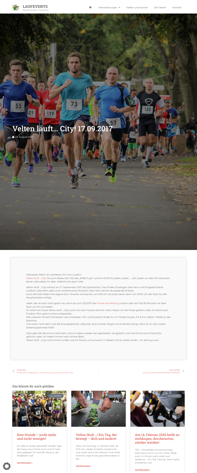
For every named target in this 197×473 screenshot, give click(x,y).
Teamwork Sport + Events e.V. (36, 10)
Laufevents (35, 6)
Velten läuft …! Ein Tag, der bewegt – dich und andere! (96, 437)
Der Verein (160, 7)
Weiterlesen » (24, 463)
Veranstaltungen (107, 7)
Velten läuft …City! (36, 278)
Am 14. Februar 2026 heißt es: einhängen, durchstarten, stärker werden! (157, 439)
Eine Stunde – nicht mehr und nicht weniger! (36, 437)
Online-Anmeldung (108, 303)
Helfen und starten (137, 7)
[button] (7, 466)
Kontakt (176, 7)
